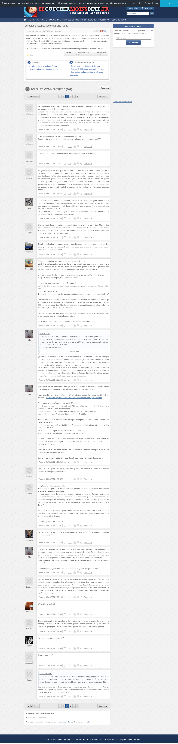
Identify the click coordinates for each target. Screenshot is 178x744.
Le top (32, 20)
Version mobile (56, 739)
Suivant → (103, 96)
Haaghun (29, 252)
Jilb (29, 340)
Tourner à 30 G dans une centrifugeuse (87, 69)
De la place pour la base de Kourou (85, 66)
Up (74, 129)
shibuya (29, 114)
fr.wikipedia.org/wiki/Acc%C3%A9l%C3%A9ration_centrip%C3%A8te (74, 398)
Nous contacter (134, 739)
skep (29, 208)
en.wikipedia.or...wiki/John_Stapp (43, 66)
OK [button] (169, 3)
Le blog (67, 739)
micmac (29, 161)
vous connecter (64, 722)
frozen (29, 646)
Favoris (92, 20)
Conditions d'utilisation (101, 739)
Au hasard (42, 20)
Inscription (133, 8)
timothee (38, 31)
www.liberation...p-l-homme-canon (43, 69)
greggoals (29, 663)
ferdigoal (29, 612)
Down (78, 129)
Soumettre (55, 20)
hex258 (29, 629)
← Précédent (33, 96)
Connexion (147, 8)
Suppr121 (29, 269)
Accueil (46, 739)
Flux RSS (87, 739)
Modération (104, 20)
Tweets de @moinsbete (122, 102)
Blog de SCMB (119, 20)
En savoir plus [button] (151, 3)
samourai (29, 540)
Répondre (88, 130)
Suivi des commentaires (74, 20)
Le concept (76, 739)
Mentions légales (119, 739)
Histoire (58, 31)
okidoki (29, 178)
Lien (70, 130)
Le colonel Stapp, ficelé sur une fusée (46, 25)
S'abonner (104, 88)
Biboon (29, 680)
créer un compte (83, 722)
